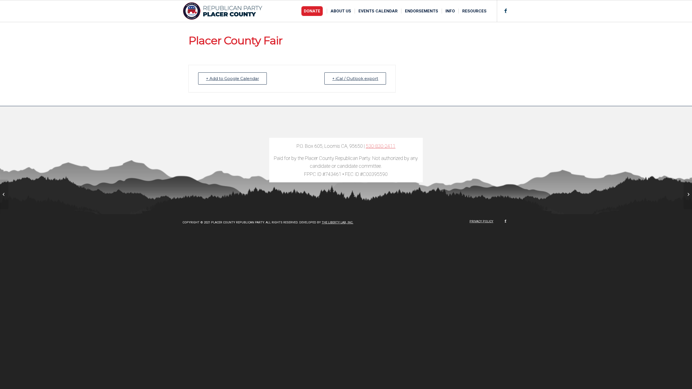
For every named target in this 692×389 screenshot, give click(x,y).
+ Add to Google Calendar (232, 78)
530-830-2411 (380, 146)
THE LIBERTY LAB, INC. (337, 222)
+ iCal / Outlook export (355, 78)
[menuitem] (314, 11)
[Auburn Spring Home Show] (4, 194)
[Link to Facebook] (505, 11)
